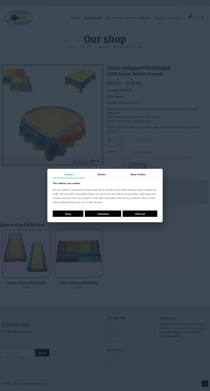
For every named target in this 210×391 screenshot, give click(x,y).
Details (101, 174)
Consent (69, 174)
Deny (68, 213)
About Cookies (137, 174)
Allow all (140, 213)
